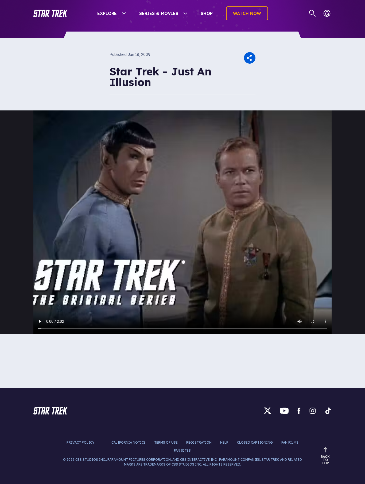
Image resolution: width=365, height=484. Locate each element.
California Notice (128, 442)
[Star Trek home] (50, 410)
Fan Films (289, 442)
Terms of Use (166, 442)
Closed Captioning (255, 442)
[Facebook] (299, 410)
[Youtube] (284, 410)
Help (224, 442)
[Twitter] (267, 410)
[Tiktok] (328, 410)
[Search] (312, 13)
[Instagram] (312, 410)
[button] (50, 13)
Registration (199, 442)
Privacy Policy (80, 442)
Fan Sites (182, 450)
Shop (207, 13)
